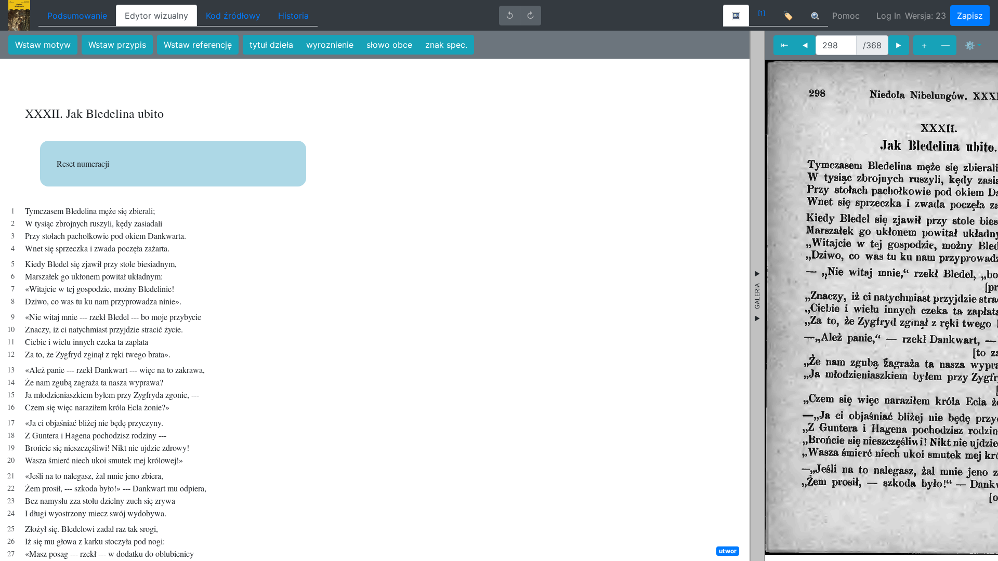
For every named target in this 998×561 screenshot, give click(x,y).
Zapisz (970, 15)
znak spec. (446, 44)
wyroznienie (329, 44)
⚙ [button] (970, 45)
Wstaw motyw (43, 44)
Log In (888, 15)
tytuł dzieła (271, 44)
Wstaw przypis (117, 44)
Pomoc (846, 15)
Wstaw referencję (198, 44)
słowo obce (389, 44)
